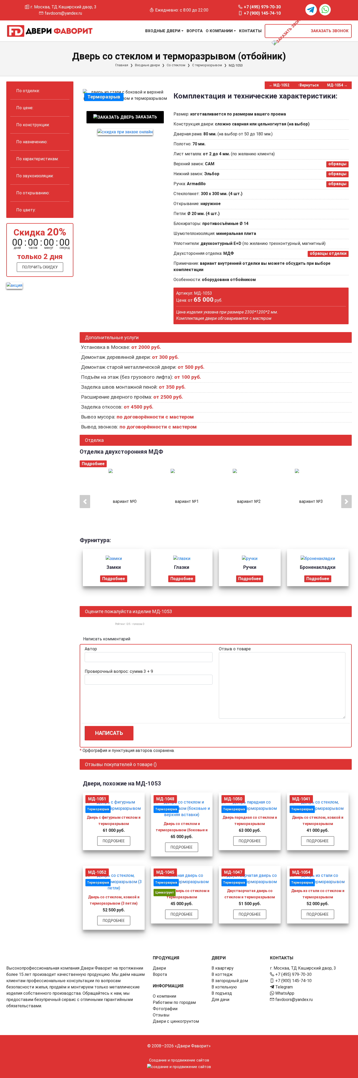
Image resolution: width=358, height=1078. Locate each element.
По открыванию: (33, 192)
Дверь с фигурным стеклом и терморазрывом (113, 820)
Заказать (145, 116)
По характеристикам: (37, 158)
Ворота (195, 31)
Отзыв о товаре (235, 648)
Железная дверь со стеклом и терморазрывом (181, 894)
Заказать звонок (329, 31)
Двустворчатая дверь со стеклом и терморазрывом (249, 894)
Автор (91, 648)
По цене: (24, 107)
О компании (164, 996)
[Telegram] (311, 9)
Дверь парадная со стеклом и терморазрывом (250, 820)
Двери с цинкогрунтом (176, 1021)
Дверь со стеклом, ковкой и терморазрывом (317, 820)
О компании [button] (219, 31)
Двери (159, 968)
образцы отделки (328, 253)
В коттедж (222, 974)
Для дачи (220, 999)
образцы (337, 163)
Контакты (250, 31)
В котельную (224, 986)
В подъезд (221, 993)
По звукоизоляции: (34, 175)
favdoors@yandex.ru (63, 13)
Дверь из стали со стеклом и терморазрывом (317, 894)
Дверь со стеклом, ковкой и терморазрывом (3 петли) (113, 900)
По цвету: (26, 209)
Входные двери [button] (162, 31)
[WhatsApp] (325, 9)
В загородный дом (229, 980)
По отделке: (28, 90)
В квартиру (222, 968)
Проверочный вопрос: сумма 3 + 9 (119, 671)
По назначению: (31, 141)
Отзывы (161, 1015)
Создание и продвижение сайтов (179, 1060)
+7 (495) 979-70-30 (262, 6)
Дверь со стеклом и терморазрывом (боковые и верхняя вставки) (182, 830)
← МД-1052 (279, 85)
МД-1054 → (337, 85)
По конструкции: (33, 124)
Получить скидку (40, 267)
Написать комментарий (106, 638)
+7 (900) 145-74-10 (262, 13)
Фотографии (165, 1008)
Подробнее (93, 463)
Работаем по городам (174, 1002)
